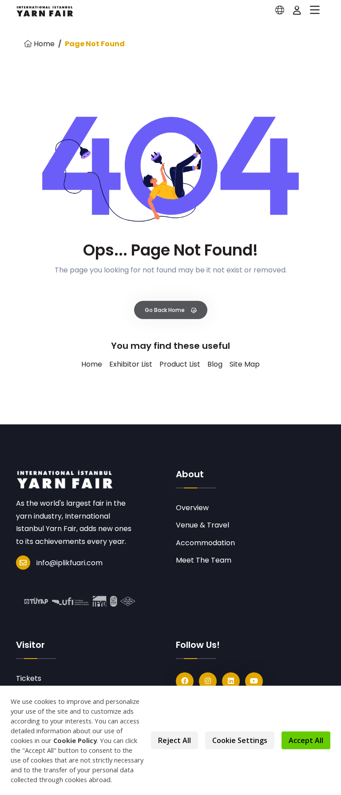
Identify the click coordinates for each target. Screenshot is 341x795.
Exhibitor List (130, 364)
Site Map (245, 364)
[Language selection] (279, 10)
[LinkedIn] (231, 681)
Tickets (28, 678)
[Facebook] (185, 681)
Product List (179, 364)
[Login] (297, 10)
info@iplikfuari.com (69, 563)
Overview (192, 508)
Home (43, 44)
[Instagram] (208, 681)
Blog (214, 364)
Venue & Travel (202, 525)
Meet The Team (203, 560)
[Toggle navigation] (315, 10)
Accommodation (205, 543)
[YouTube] (254, 681)
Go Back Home (165, 310)
